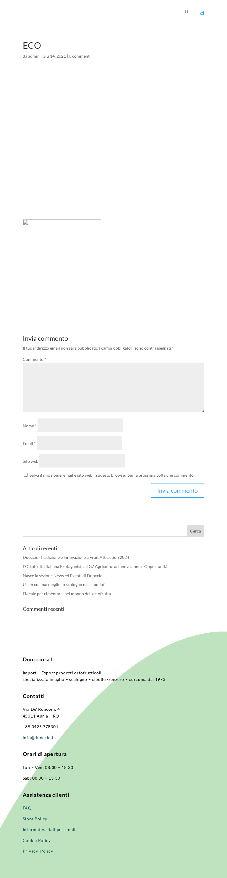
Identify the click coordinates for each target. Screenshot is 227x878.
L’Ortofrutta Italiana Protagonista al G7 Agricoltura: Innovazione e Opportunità (95, 566)
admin (34, 56)
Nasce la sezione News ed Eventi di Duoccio (63, 575)
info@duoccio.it (39, 737)
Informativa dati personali (50, 829)
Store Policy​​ (35, 818)
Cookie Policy (37, 840)
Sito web (30, 461)
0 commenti (80, 56)
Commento (34, 359)
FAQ (27, 807)
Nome (30, 425)
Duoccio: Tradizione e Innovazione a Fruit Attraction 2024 (76, 557)
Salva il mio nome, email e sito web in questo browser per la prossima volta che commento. (112, 475)
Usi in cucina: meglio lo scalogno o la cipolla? (64, 584)
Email (29, 443)
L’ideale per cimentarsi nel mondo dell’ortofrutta (67, 593)
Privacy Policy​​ (38, 850)
